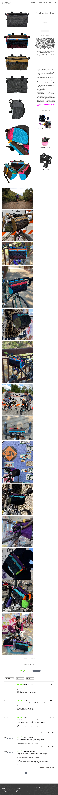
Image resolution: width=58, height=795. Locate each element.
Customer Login (19, 787)
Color (45, 24)
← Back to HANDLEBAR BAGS (29, 658)
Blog (17, 790)
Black (40, 27)
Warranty (3, 790)
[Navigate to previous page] (23, 773)
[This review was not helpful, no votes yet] (52, 696)
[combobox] (20, 678)
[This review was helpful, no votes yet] (50, 696)
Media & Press (18, 788)
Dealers (45, 2)
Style (45, 19)
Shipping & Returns (5, 791)
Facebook (34, 787)
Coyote (49, 27)
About (40, 2)
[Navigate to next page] (34, 773)
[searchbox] (8, 678)
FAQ (50, 2)
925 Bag (45, 22)
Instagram (39, 787)
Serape (44, 27)
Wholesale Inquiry (19, 791)
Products (33, 2)
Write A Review (36, 670)
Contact (3, 788)
